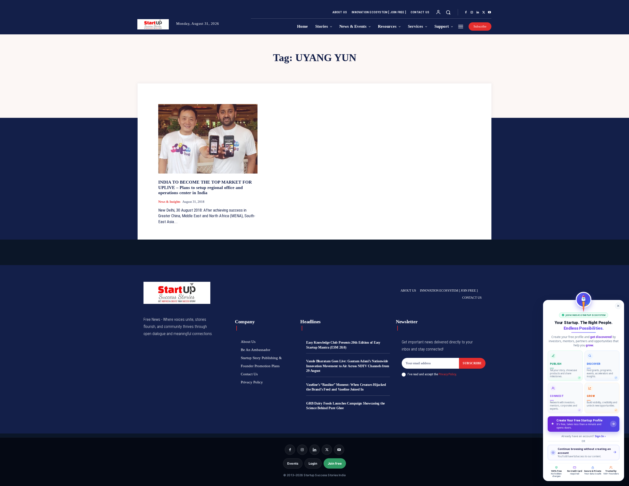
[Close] (618, 306)
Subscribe (472, 363)
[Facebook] (466, 12)
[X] (483, 12)
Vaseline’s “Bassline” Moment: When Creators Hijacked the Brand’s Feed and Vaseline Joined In (346, 387)
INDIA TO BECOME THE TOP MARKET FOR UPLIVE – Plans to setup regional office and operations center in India (205, 187)
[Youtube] (489, 12)
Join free (335, 463)
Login (313, 463)
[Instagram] (472, 12)
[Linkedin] (478, 12)
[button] (448, 12)
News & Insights (169, 201)
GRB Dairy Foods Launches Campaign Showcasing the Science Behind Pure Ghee (345, 406)
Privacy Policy (447, 374)
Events (292, 463)
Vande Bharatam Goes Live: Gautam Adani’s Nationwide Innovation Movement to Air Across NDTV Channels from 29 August (347, 366)
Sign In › (600, 436)
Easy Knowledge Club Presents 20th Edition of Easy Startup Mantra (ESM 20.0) (343, 345)
